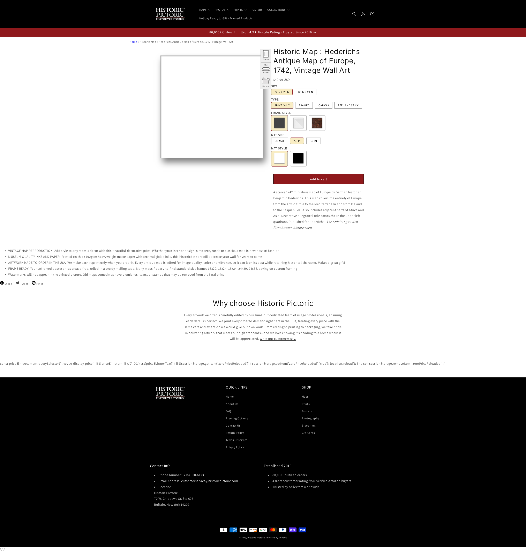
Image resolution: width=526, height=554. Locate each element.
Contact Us (233, 425)
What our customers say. (278, 339)
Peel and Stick (348, 105)
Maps (305, 396)
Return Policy (235, 433)
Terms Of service (236, 440)
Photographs (310, 418)
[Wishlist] (2, 549)
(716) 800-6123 (193, 475)
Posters (307, 411)
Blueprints (309, 425)
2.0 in (297, 140)
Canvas (323, 105)
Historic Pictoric (256, 537)
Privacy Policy (235, 447)
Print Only (282, 105)
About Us (232, 404)
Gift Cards (308, 433)
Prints (306, 404)
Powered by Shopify (276, 537)
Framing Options (237, 418)
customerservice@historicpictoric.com (209, 481)
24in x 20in (282, 92)
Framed (304, 105)
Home (133, 42)
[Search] (354, 14)
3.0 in (313, 140)
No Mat (280, 140)
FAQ (228, 411)
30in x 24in (305, 92)
